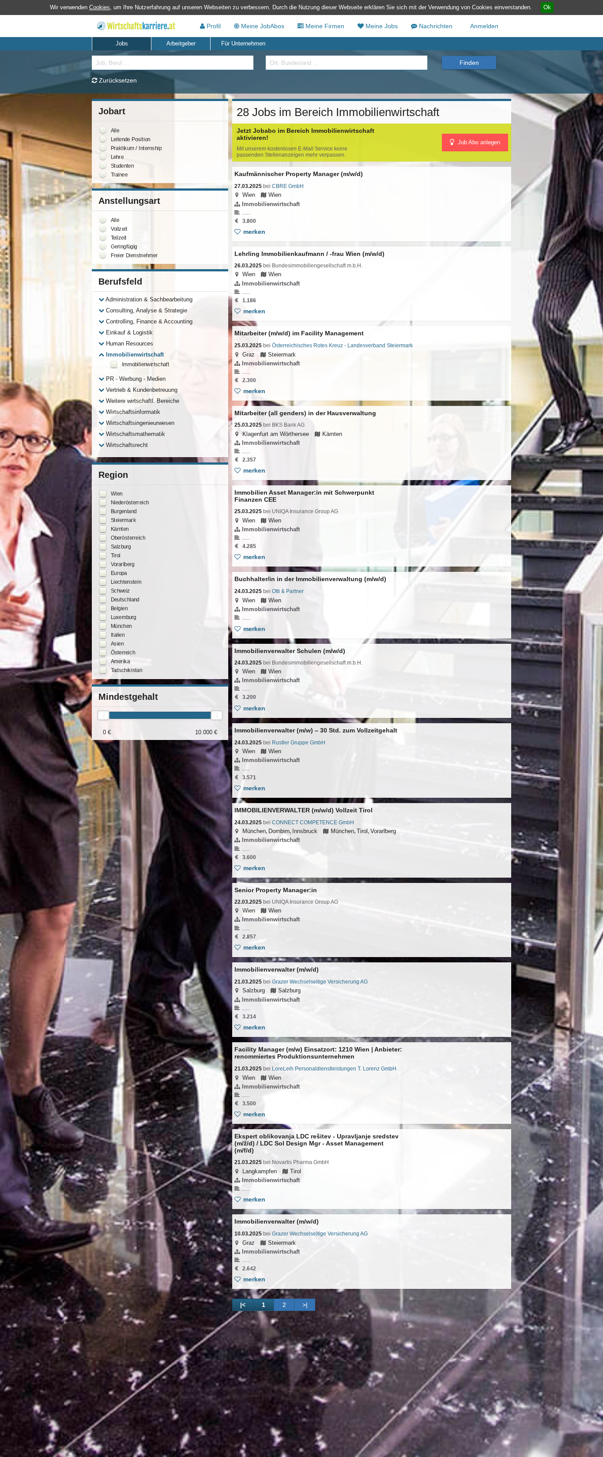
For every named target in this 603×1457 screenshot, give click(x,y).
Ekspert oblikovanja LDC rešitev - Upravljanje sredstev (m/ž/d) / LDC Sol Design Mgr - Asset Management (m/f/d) (316, 1143)
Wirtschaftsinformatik (132, 412)
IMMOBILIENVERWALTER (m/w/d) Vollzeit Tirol (303, 810)
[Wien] (103, 494)
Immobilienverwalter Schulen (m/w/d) (289, 650)
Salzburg (253, 990)
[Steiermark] (103, 520)
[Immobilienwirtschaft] (114, 364)
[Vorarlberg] (103, 564)
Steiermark (282, 354)
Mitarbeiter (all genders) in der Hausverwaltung (305, 413)
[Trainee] (103, 174)
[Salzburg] (103, 547)
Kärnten (332, 434)
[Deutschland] (103, 600)
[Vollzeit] (103, 228)
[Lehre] (103, 157)
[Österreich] (103, 653)
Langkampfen (259, 1171)
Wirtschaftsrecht (126, 445)
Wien (248, 195)
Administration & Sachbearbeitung (148, 299)
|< (242, 1304)
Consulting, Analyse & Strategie (145, 310)
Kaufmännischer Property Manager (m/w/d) (298, 173)
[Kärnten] (103, 529)
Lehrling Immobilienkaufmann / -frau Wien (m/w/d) (309, 253)
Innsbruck (304, 831)
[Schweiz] (103, 591)
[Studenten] (103, 165)
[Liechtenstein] (103, 582)
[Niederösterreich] (103, 502)
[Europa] (103, 573)
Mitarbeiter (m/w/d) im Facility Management (299, 333)
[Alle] (103, 130)
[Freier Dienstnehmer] (103, 255)
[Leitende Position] (103, 139)
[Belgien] (103, 608)
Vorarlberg (383, 831)
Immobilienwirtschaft (134, 354)
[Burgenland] (103, 511)
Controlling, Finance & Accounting (148, 321)
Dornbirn (279, 831)
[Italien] (103, 635)
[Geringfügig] (103, 246)
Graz (248, 354)
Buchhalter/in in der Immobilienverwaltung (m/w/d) (310, 578)
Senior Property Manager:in (275, 890)
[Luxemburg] (103, 617)
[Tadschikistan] (103, 670)
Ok (547, 7)
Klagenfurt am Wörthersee (275, 434)
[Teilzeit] (103, 237)
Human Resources (128, 343)
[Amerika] (103, 661)
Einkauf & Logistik (128, 332)
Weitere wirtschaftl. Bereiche (141, 401)
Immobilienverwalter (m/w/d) (276, 969)
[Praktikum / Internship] (103, 148)
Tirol (362, 831)
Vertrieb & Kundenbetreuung (140, 390)
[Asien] (103, 644)
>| (305, 1304)
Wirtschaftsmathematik (134, 434)
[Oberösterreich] (103, 538)
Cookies (99, 7)
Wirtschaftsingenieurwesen (139, 423)
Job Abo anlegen (478, 142)
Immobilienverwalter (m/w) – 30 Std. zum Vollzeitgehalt (315, 730)
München (254, 831)
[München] (103, 626)
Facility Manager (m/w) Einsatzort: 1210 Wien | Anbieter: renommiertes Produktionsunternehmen (318, 1053)
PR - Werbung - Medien (135, 379)
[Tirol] (103, 555)
